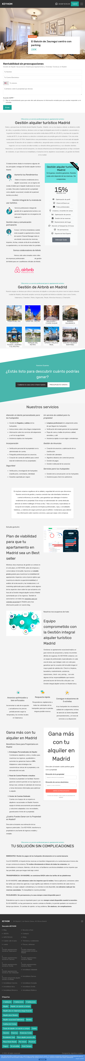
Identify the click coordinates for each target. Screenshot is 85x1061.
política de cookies (44, 1057)
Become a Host (28, 930)
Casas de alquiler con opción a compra (16, 1028)
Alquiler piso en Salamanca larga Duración (17, 1011)
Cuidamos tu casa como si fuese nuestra (31, 385)
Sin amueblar (14, 1046)
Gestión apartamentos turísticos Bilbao (28, 958)
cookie (5, 944)
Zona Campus (27, 1046)
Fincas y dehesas (29, 944)
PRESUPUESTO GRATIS (58, 385)
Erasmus (14, 1033)
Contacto (26, 933)
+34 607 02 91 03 (64, 4)
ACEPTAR (42, 1059)
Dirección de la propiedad (55, 774)
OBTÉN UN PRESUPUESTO (61, 791)
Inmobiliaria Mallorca (29, 990)
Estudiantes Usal (9, 1037)
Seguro (5, 1046)
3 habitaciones (31, 1002)
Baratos (29, 1019)
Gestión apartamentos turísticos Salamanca (9, 950)
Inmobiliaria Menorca (10, 990)
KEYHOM (7, 4)
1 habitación (7, 1002)
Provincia (32, 1042)
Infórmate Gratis (61, 240)
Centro (34, 1028)
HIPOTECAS (7, 937)
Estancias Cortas (26, 1033)
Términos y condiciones (31, 941)
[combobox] (6, 83)
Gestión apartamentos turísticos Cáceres (9, 958)
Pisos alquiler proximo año (26, 1037)
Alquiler (5, 1006)
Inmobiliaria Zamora (29, 976)
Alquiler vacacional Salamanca (13, 1019)
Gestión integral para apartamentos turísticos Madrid (29, 951)
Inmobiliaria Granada (30, 983)
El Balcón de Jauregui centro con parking (51, 43)
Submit (74, 4)
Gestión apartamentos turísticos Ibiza (28, 965)
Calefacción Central (9, 1024)
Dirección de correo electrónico (57, 782)
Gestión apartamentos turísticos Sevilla (9, 965)
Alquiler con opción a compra (20, 1006)
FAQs (25, 937)
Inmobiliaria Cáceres (10, 983)
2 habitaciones (18, 1002)
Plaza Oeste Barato (9, 1042)
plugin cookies (80, 1058)
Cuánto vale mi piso (10, 941)
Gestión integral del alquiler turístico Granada (11, 978)
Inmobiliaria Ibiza (9, 986)
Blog (4, 930)
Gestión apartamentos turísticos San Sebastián (10, 971)
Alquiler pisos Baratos (10, 1015)
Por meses (22, 1042)
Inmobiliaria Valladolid (30, 969)
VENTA (5, 933)
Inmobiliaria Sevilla (29, 986)
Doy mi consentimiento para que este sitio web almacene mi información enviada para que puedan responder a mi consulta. (43, 101)
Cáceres (6, 1033)
